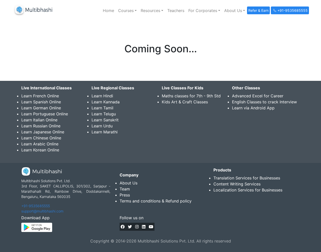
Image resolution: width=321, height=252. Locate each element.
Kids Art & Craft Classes (185, 101)
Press (125, 194)
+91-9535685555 (35, 206)
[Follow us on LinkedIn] (143, 226)
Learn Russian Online (40, 125)
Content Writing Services (237, 183)
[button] (127, 11)
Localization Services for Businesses (247, 189)
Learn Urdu (102, 125)
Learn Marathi (105, 131)
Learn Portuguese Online (44, 113)
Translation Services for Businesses (246, 177)
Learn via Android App (253, 107)
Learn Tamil (102, 107)
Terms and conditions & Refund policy (156, 200)
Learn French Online (40, 95)
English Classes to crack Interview (264, 101)
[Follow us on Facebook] (123, 226)
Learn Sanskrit (105, 119)
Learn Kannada (106, 101)
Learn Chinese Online (41, 137)
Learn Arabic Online (39, 143)
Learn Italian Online (39, 119)
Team (125, 188)
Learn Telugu (104, 113)
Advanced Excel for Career (257, 95)
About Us (128, 182)
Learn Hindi (102, 95)
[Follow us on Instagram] (137, 226)
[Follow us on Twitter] (130, 226)
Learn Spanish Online (41, 101)
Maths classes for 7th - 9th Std (191, 95)
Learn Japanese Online (42, 131)
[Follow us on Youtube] (151, 226)
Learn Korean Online (40, 149)
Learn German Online (41, 107)
